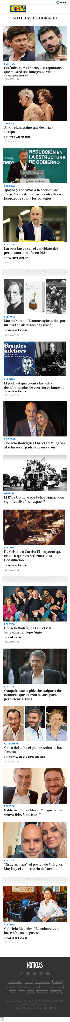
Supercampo (56, 987)
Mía (30, 992)
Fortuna (57, 982)
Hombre (12, 987)
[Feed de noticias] (41, 974)
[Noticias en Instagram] (21, 974)
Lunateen (42, 992)
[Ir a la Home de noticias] (35, 965)
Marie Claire (42, 982)
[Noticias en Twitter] (34, 974)
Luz (22, 992)
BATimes (55, 992)
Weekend (25, 987)
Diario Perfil (15, 982)
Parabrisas (40, 987)
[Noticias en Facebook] (28, 974)
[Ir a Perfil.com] (62, 2)
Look (12, 992)
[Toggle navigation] (5, 9)
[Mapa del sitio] (48, 974)
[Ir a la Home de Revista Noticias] (17, 9)
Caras (29, 982)
